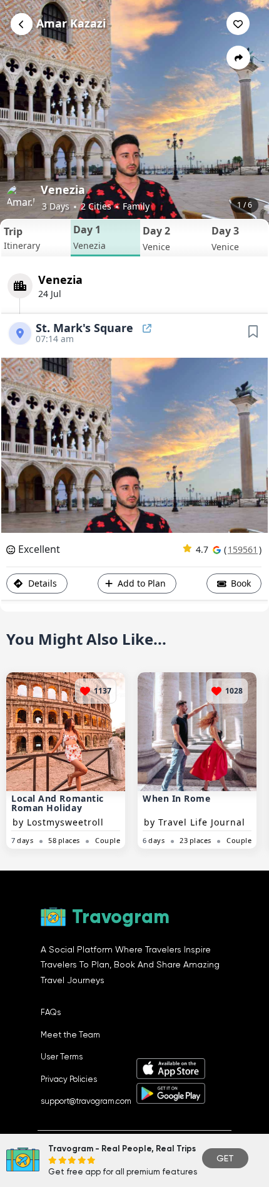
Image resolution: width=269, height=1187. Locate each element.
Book (239, 583)
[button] (36, 238)
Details (41, 583)
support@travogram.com (86, 1101)
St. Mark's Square (86, 327)
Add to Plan (142, 583)
